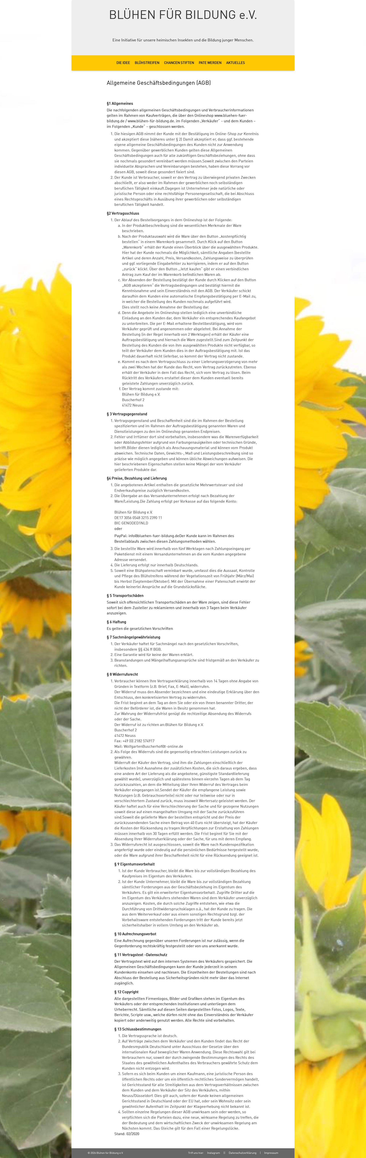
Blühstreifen (147, 63)
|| (224, 1153)
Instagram (213, 1153)
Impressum (271, 1153)
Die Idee (123, 63)
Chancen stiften (179, 63)
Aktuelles (235, 63)
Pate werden (210, 63)
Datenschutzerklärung (242, 1153)
